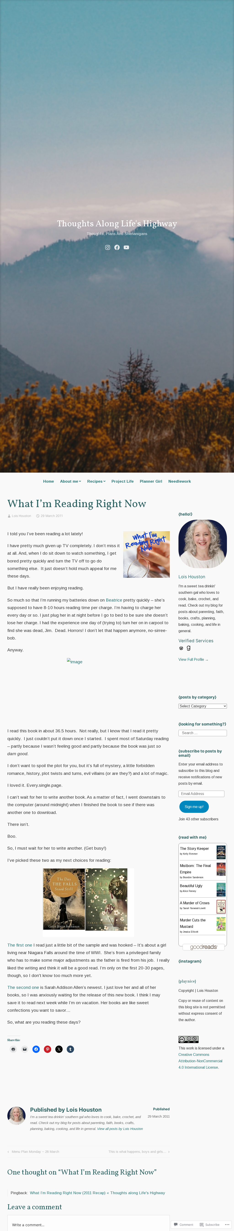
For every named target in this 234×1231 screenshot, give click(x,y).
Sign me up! (194, 807)
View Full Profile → (193, 659)
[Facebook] (117, 247)
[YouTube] (126, 247)
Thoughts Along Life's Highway (117, 224)
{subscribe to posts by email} (200, 753)
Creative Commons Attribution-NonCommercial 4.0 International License (200, 1061)
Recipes (95, 481)
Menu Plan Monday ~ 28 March (32, 1152)
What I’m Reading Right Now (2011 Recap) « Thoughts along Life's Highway (97, 1193)
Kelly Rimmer (190, 854)
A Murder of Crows (195, 903)
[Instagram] (107, 247)
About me (69, 481)
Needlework (179, 481)
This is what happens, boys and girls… (137, 1152)
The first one (19, 945)
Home (48, 481)
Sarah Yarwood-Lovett (194, 908)
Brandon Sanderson (193, 877)
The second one (23, 987)
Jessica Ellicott (190, 932)
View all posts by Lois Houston (120, 1129)
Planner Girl (151, 481)
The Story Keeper (194, 849)
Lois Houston (21, 516)
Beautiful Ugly (191, 886)
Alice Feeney (189, 891)
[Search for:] (202, 733)
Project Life (123, 481)
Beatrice (114, 600)
